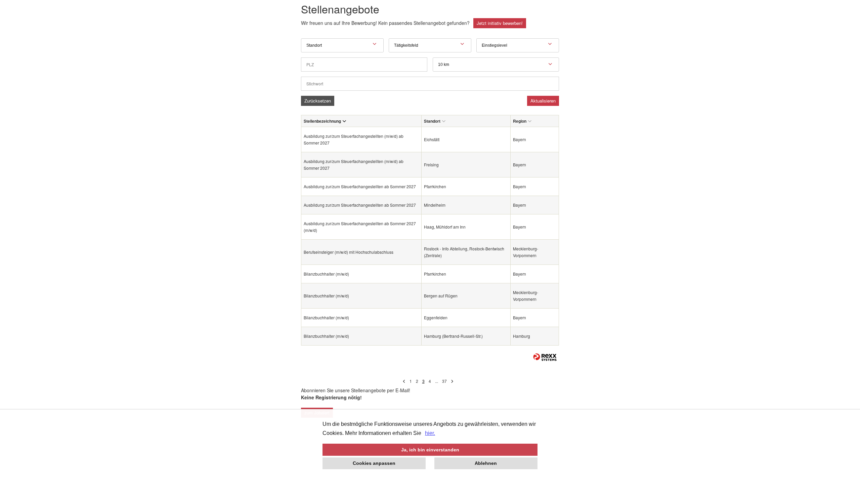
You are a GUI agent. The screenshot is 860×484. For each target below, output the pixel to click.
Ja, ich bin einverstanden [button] (430, 449)
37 (444, 381)
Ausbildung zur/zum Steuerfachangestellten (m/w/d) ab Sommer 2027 (353, 139)
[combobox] (496, 64)
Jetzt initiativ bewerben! (500, 23)
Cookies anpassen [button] (374, 463)
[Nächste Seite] (452, 381)
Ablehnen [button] (486, 463)
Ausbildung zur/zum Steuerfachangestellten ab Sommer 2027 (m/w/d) (360, 226)
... (436, 381)
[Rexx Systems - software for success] (545, 357)
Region (519, 121)
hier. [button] (430, 433)
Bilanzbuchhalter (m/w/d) (326, 274)
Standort (432, 121)
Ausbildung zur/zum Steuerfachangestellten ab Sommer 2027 (360, 186)
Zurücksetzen (317, 100)
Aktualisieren (543, 100)
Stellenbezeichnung (322, 121)
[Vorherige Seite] (404, 381)
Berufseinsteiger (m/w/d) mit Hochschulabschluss (349, 252)
